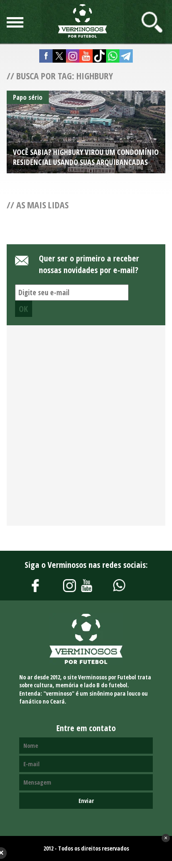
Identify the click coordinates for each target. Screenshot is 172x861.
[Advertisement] (86, 430)
